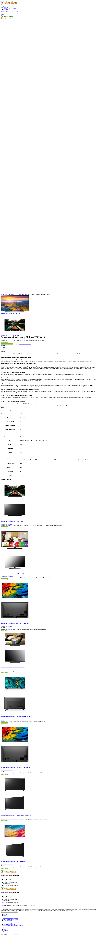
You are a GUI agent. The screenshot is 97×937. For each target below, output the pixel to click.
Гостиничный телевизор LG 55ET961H (13, 521)
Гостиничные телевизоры (21, 294)
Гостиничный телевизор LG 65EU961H (10, 313)
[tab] (49, 347)
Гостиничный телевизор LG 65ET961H (10, 335)
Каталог (7, 294)
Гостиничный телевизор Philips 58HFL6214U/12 (15, 767)
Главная (3, 294)
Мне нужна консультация (7, 344)
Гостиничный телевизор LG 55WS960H (13, 861)
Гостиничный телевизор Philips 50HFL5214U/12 (15, 716)
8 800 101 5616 (4, 7)
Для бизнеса (12, 294)
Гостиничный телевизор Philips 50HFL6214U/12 (15, 623)
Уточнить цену (4, 342)
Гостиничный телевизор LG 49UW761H (13, 574)
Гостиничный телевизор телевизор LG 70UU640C (16, 815)
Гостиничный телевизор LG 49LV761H (12, 667)
